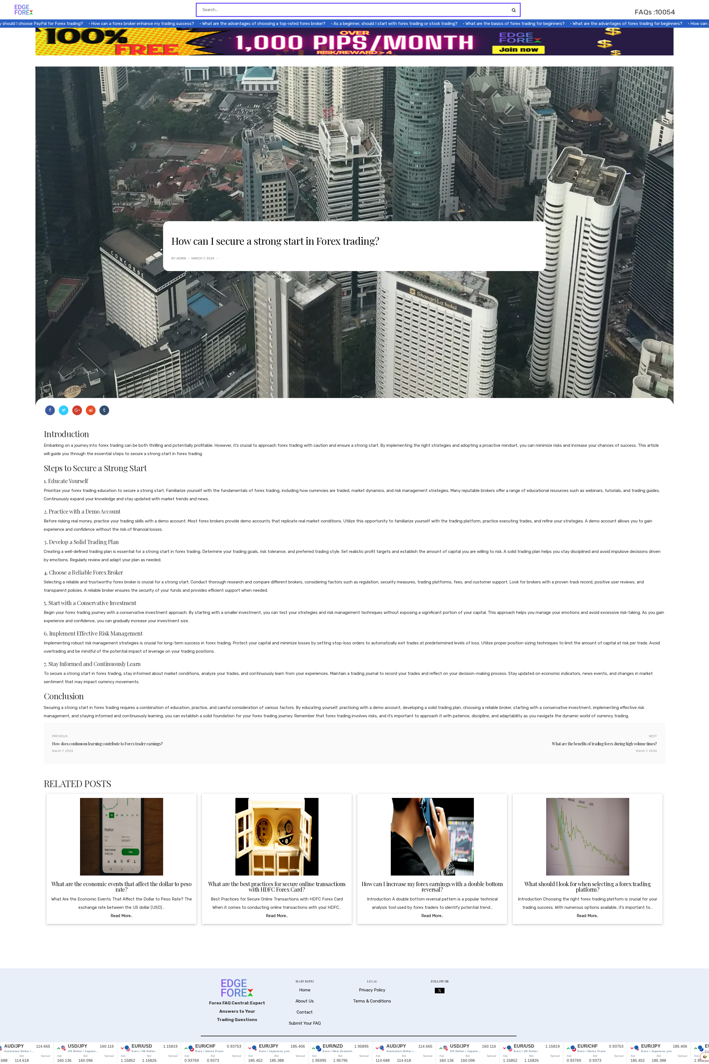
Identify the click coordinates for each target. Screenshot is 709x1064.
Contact (305, 1012)
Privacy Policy (372, 990)
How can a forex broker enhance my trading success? (99, 23)
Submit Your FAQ (305, 1023)
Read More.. (121, 915)
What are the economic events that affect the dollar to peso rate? (122, 886)
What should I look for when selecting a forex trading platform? (588, 886)
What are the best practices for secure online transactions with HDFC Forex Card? (277, 886)
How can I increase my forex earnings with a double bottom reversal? (432, 886)
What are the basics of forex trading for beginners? (472, 23)
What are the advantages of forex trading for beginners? (584, 23)
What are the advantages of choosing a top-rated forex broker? (220, 23)
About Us (305, 1001)
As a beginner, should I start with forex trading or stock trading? (352, 23)
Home (304, 990)
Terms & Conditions (372, 1001)
